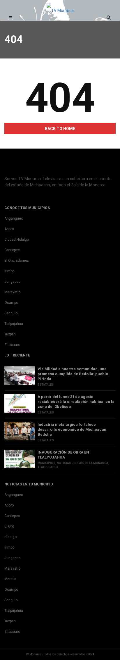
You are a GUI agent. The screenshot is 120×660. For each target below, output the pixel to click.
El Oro (9, 526)
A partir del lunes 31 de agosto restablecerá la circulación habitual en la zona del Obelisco (76, 401)
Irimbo (9, 271)
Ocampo (11, 303)
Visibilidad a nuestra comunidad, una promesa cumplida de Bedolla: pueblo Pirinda (73, 374)
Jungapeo (12, 282)
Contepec (12, 250)
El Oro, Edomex (16, 261)
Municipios (46, 463)
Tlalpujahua (13, 324)
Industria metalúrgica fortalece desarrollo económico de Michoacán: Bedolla (72, 429)
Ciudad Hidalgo (16, 239)
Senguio (10, 313)
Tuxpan (10, 334)
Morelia (10, 579)
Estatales (46, 384)
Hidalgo (10, 537)
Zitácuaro (12, 345)
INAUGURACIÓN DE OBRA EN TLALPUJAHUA (63, 454)
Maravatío (12, 292)
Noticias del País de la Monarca (82, 463)
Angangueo (13, 218)
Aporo (9, 229)
